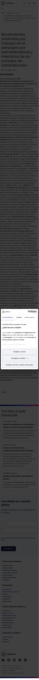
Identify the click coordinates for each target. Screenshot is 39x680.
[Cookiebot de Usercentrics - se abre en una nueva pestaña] (28, 311)
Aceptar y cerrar (19, 352)
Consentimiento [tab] (7, 317)
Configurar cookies (18, 358)
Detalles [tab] (19, 317)
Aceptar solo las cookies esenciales (19, 365)
